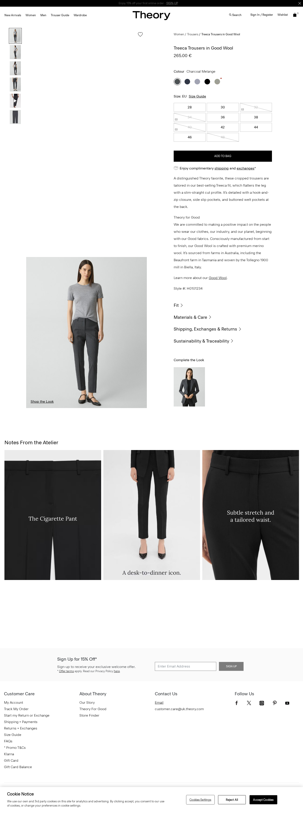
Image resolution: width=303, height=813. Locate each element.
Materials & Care (190, 317)
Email (159, 702)
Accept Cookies (263, 799)
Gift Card (11, 760)
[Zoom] (139, 400)
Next (140, 332)
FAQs (8, 741)
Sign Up (231, 666)
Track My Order (16, 709)
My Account (13, 702)
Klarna (9, 754)
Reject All (232, 799)
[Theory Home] (151, 15)
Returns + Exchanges (20, 728)
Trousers (192, 34)
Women (31, 15)
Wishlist (282, 14)
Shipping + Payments (20, 722)
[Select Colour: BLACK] (207, 81)
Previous (32, 332)
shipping (221, 168)
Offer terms (66, 671)
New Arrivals (12, 15)
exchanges (150, 3)
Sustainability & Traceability (201, 341)
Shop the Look (42, 401)
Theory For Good (92, 709)
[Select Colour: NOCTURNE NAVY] (187, 81)
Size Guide (197, 96)
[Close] (299, 3)
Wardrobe (80, 15)
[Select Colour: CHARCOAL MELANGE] (177, 81)
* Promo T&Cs (15, 747)
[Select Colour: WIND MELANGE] (197, 81)
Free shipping (131, 3)
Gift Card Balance (18, 767)
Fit (176, 305)
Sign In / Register (261, 14)
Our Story (87, 702)
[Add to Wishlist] (139, 36)
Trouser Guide (60, 15)
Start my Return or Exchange (26, 715)
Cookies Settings (200, 799)
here (117, 671)
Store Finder (89, 715)
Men (43, 15)
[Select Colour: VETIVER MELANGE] (217, 81)
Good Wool (218, 278)
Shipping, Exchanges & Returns (205, 329)
